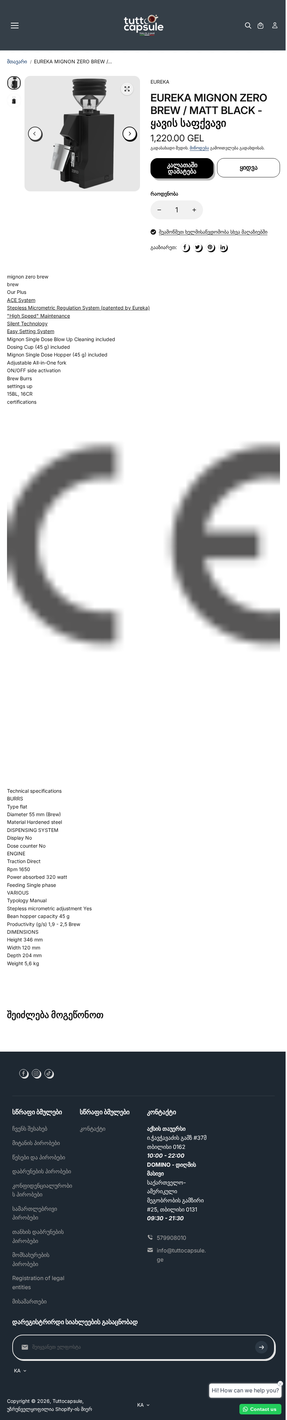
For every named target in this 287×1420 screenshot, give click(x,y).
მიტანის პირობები (36, 1142)
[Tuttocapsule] (143, 25)
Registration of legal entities (38, 1282)
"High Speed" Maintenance (38, 316)
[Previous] (35, 134)
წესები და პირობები (38, 1157)
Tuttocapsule (67, 1401)
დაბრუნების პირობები (41, 1171)
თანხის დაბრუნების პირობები (38, 1236)
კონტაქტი (92, 1128)
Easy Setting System (30, 331)
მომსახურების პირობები (30, 1259)
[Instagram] (36, 1073)
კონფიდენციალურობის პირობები (42, 1190)
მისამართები (29, 1301)
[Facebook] (23, 1073)
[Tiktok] (48, 1073)
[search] (248, 25)
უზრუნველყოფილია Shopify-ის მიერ (49, 1409)
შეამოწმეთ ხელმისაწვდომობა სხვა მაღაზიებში (213, 232)
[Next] (129, 134)
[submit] (261, 1347)
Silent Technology (27, 323)
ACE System (21, 300)
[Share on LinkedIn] (222, 247)
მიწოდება (199, 147)
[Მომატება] (194, 209)
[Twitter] (197, 247)
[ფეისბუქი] (185, 247)
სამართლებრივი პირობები (34, 1213)
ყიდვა (249, 167)
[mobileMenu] (14, 25)
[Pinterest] (210, 247)
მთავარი (17, 61)
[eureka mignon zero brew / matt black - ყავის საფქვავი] (127, 89)
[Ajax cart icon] (260, 25)
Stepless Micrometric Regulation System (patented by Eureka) (78, 308)
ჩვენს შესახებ (29, 1128)
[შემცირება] (159, 209)
